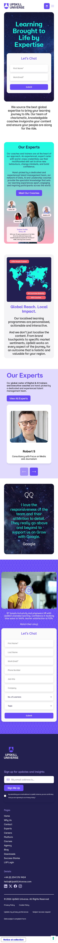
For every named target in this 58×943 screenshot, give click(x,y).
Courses (8, 841)
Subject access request (42, 912)
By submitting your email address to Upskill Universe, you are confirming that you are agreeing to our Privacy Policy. (30, 795)
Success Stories (12, 858)
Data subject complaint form (15, 919)
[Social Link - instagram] (20, 886)
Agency (8, 845)
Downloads (9, 854)
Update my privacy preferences (16, 912)
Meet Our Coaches (29, 193)
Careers (8, 833)
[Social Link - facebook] (15, 886)
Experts (8, 828)
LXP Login (9, 862)
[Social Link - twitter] (10, 886)
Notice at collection (13, 939)
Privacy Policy (9, 905)
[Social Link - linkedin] (5, 886)
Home (7, 816)
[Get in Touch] (47, 6)
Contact (8, 824)
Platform (8, 837)
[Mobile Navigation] (52, 6)
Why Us (8, 820)
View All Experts (18, 398)
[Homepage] (19, 6)
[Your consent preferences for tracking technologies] (53, 938)
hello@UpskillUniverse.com (17, 881)
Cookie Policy (24, 905)
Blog (6, 849)
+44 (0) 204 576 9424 (15, 877)
